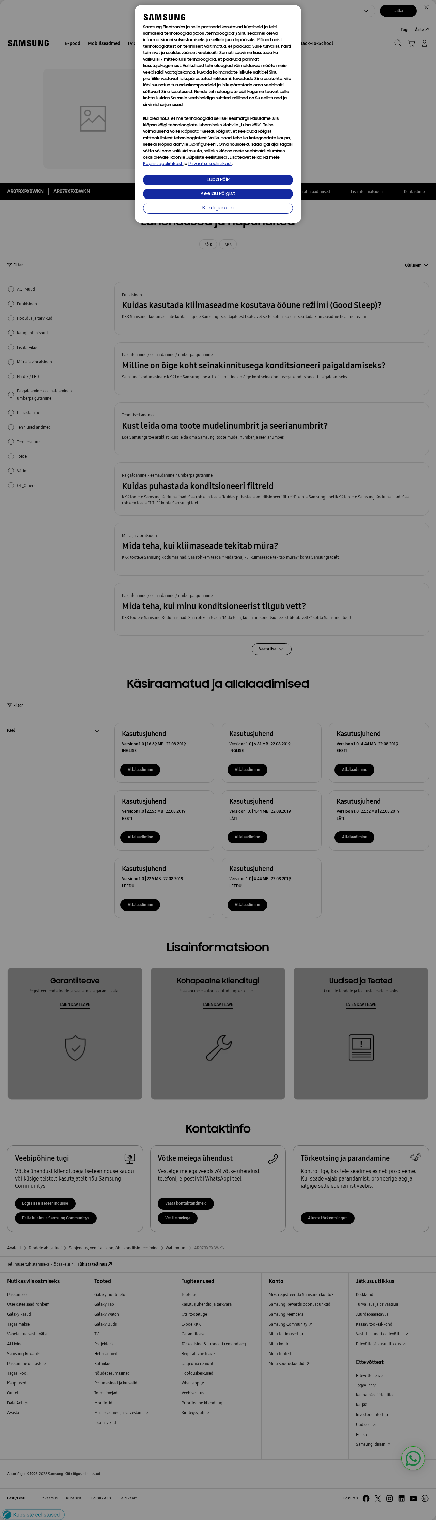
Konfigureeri (218, 208)
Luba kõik (218, 180)
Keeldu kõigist (218, 193)
